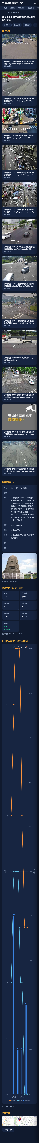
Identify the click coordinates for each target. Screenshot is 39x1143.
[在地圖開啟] (19, 1121)
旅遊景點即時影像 (13, 13)
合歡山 (12, 8)
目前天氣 (27, 25)
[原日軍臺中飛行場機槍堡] (19, 566)
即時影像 (7, 25)
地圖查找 (21, 8)
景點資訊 (17, 25)
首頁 (5, 8)
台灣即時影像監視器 (12, 2)
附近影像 (31, 8)
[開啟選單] (35, 3)
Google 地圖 (8, 1130)
